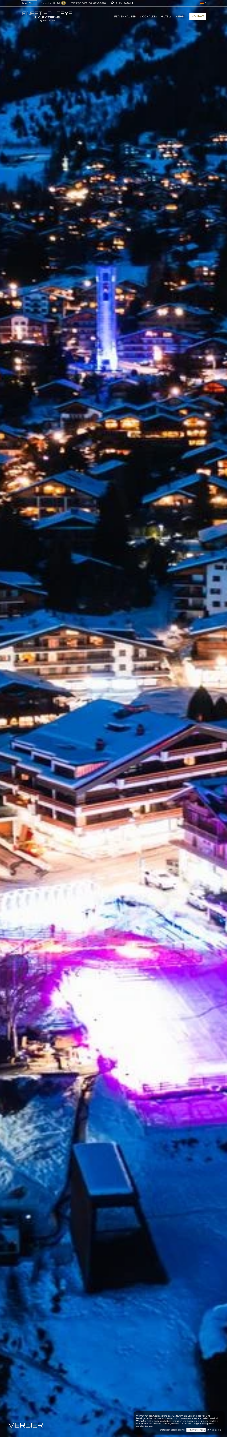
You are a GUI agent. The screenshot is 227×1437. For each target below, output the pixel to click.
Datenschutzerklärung (172, 1430)
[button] (203, 3)
